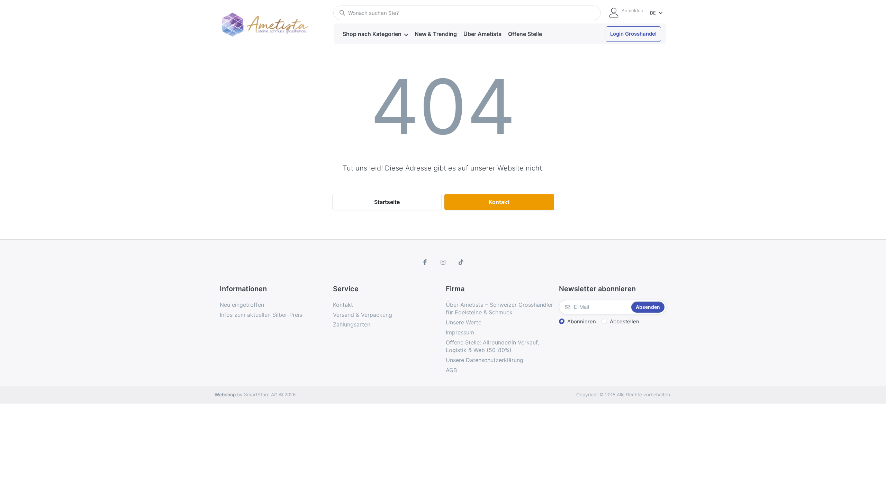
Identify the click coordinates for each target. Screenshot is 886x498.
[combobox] (467, 13)
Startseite (387, 202)
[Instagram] (443, 262)
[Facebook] (425, 262)
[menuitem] (375, 34)
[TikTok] (461, 262)
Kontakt (499, 202)
